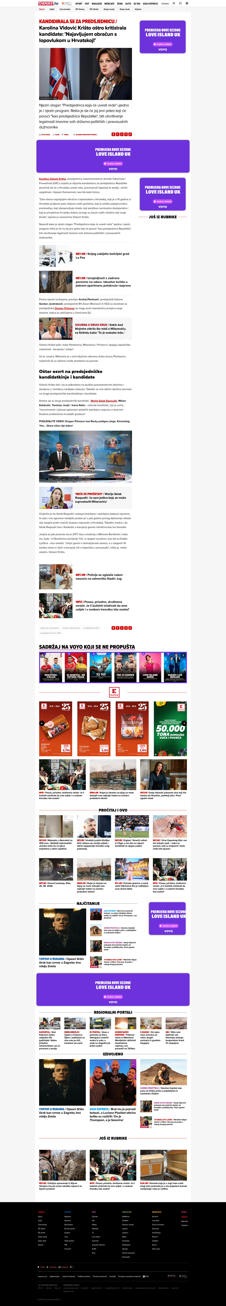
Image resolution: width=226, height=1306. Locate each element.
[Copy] (130, 134)
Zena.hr (49, 1288)
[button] (42, 655)
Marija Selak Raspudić (104, 401)
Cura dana (155, 1220)
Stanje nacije (109, 9)
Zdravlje (125, 1249)
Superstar (95, 1240)
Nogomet (67, 1216)
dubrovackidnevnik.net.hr (145, 1288)
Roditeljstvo (126, 1244)
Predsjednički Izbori (91, 628)
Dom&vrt (125, 1220)
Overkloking (156, 1232)
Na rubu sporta (69, 1228)
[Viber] (126, 134)
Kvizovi (154, 1244)
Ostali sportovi (69, 1240)
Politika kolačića (84, 1276)
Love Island (96, 1236)
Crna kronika (65, 9)
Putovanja (125, 1240)
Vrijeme (138, 9)
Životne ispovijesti (128, 1253)
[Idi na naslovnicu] (67, 6)
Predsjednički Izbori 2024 (50, 633)
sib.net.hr (85, 1288)
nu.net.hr (175, 1288)
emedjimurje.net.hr (70, 1288)
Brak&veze (125, 1216)
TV (93, 1232)
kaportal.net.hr (97, 1288)
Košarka (67, 1232)
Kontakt (113, 1276)
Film (93, 1220)
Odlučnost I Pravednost (49, 628)
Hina (66, 135)
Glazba (94, 1224)
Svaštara (155, 1240)
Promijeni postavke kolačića (129, 1276)
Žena (120, 3)
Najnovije (184, 1221)
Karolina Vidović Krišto (52, 179)
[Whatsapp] (122, 134)
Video (184, 1216)
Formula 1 (67, 1249)
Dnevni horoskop (158, 1224)
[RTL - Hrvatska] (172, 1276)
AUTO (128, 3)
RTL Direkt (94, 9)
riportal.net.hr (127, 1288)
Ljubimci (125, 1232)
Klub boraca (68, 1224)
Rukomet (67, 1220)
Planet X (155, 1236)
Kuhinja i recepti (128, 1224)
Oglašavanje (55, 1276)
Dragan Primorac (65, 308)
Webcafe (109, 3)
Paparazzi (95, 1228)
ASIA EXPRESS (150, 3)
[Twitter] (117, 134)
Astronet (155, 1216)
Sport (78, 3)
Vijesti (41, 9)
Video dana (156, 1249)
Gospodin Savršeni (98, 1244)
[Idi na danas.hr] (48, 3)
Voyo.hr (58, 1288)
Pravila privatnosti (100, 1276)
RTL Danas (80, 9)
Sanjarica (184, 1225)
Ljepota (125, 1228)
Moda (124, 1236)
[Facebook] (113, 134)
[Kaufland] (113, 692)
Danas (41, 1212)
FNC (65, 1244)
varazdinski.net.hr (112, 1288)
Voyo (93, 1253)
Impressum (42, 1276)
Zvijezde (95, 1216)
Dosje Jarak (125, 9)
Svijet (52, 9)
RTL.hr (40, 1288)
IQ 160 (137, 3)
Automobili (126, 1257)
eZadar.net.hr (163, 1288)
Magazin (97, 3)
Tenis (66, 1236)
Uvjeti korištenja (68, 1276)
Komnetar (155, 1228)
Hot (87, 3)
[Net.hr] (183, 1276)
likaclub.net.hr (69, 1291)
